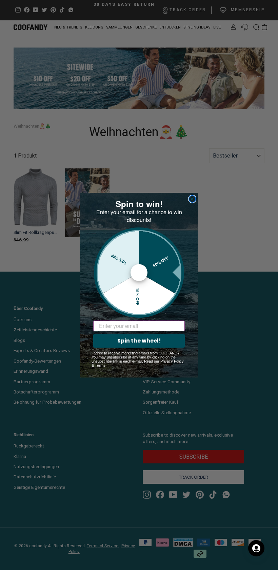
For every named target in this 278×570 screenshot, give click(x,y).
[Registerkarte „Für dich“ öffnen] (256, 548)
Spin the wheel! (139, 341)
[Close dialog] (192, 199)
